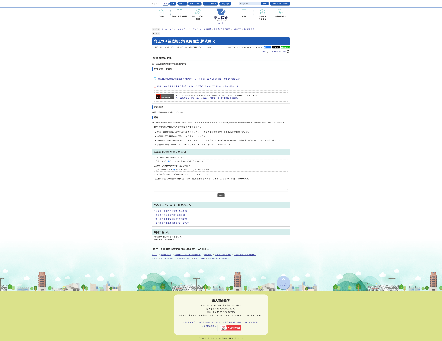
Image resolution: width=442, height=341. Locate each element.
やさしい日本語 (210, 3)
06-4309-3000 (221, 312)
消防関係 (207, 29)
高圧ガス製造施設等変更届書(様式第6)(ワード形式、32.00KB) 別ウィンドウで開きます (198, 79)
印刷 (264, 51)
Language (225, 3)
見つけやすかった (165, 169)
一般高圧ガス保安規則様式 (243, 29)
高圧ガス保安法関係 (222, 29)
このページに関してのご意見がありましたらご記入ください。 (182, 174)
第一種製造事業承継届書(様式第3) (171, 219)
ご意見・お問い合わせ (280, 3)
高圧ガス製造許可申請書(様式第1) (171, 211)
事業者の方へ (166, 255)
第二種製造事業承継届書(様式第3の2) (173, 223)
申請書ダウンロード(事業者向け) (187, 255)
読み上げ (182, 3)
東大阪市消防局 (167, 258)
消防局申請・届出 (183, 258)
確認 (221, 195)
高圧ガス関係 (199, 258)
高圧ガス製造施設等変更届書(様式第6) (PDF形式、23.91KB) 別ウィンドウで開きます (197, 86)
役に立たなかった (196, 161)
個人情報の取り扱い (233, 322)
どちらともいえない (178, 161)
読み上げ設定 (195, 3)
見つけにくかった (202, 169)
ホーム (164, 29)
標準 (165, 3)
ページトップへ (283, 284)
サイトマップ (189, 322)
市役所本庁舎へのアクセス (210, 322)
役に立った (162, 161)
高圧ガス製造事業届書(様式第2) (170, 215)
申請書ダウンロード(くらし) (189, 29)
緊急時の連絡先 (210, 326)
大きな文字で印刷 (279, 51)
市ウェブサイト (251, 322)
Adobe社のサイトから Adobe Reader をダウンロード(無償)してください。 (208, 98)
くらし (172, 29)
